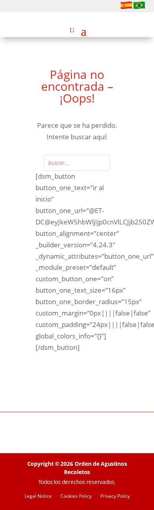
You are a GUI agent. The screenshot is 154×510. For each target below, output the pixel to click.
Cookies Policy (76, 496)
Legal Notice (38, 496)
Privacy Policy (115, 496)
